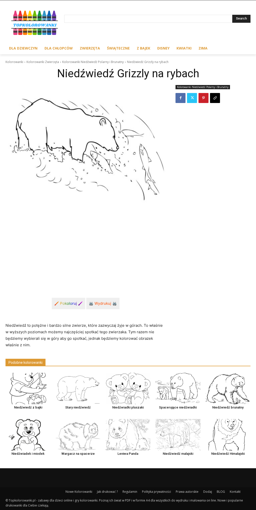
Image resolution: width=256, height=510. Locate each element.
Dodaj (207, 492)
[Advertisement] (86, 244)
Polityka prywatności (156, 492)
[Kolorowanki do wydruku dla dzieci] (35, 23)
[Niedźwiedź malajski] (178, 434)
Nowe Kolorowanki (79, 492)
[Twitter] (192, 98)
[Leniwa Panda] (128, 434)
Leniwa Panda (128, 454)
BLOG (221, 492)
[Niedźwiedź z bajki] (28, 388)
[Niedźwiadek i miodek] (28, 434)
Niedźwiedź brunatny (228, 407)
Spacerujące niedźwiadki (178, 407)
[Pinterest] (203, 98)
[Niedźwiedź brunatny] (228, 388)
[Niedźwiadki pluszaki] (128, 388)
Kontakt (235, 492)
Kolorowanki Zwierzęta (42, 62)
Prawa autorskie (187, 492)
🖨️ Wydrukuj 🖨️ (103, 303)
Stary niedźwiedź (78, 407)
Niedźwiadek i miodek (28, 454)
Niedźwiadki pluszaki (128, 407)
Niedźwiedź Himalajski (228, 454)
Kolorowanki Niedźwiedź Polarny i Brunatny (93, 62)
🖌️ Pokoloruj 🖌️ (68, 303)
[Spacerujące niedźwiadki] (178, 388)
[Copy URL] (215, 98)
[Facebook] (181, 98)
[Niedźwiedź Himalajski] (228, 434)
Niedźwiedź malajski (178, 454)
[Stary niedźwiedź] (78, 388)
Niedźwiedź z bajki (28, 407)
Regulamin (129, 492)
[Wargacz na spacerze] (78, 434)
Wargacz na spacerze (78, 454)
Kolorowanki (14, 62)
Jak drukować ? (107, 492)
